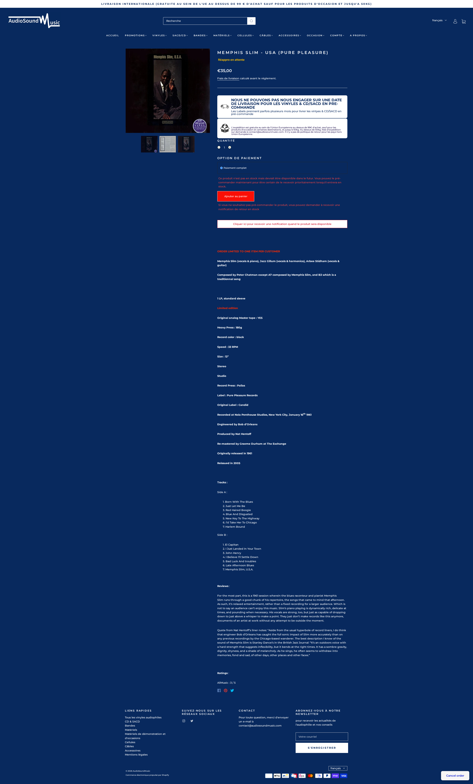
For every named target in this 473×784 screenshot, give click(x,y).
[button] (134, 91)
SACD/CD (179, 35)
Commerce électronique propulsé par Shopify (147, 775)
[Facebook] (219, 690)
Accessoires (289, 35)
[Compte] (455, 21)
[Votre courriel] (322, 736)
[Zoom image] (167, 91)
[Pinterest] (225, 690)
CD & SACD (132, 721)
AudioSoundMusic (141, 771)
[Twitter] (232, 690)
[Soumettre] (251, 21)
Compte (336, 35)
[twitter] (192, 721)
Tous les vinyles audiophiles (143, 717)
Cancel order (455, 775)
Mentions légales (136, 754)
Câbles (265, 35)
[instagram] (184, 721)
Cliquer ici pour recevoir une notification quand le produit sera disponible (282, 224)
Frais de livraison (228, 78)
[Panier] (464, 21)
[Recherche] (205, 21)
